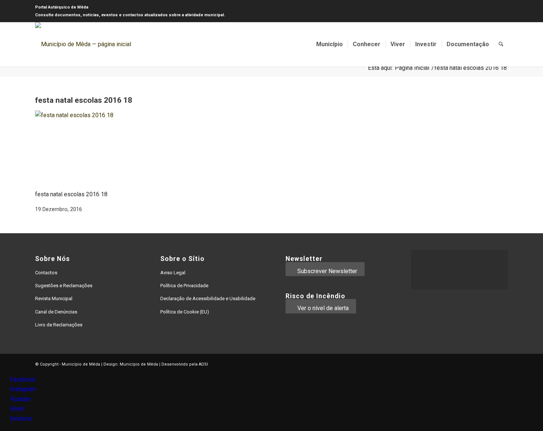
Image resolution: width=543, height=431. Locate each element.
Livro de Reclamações (58, 325)
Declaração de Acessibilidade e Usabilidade (207, 298)
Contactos (46, 272)
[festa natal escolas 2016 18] (90, 115)
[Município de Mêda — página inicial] (83, 44)
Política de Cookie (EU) (184, 312)
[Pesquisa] (501, 44)
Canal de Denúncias (56, 312)
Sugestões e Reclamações (63, 285)
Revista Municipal (53, 298)
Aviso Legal (172, 272)
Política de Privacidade (184, 285)
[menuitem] (329, 44)
